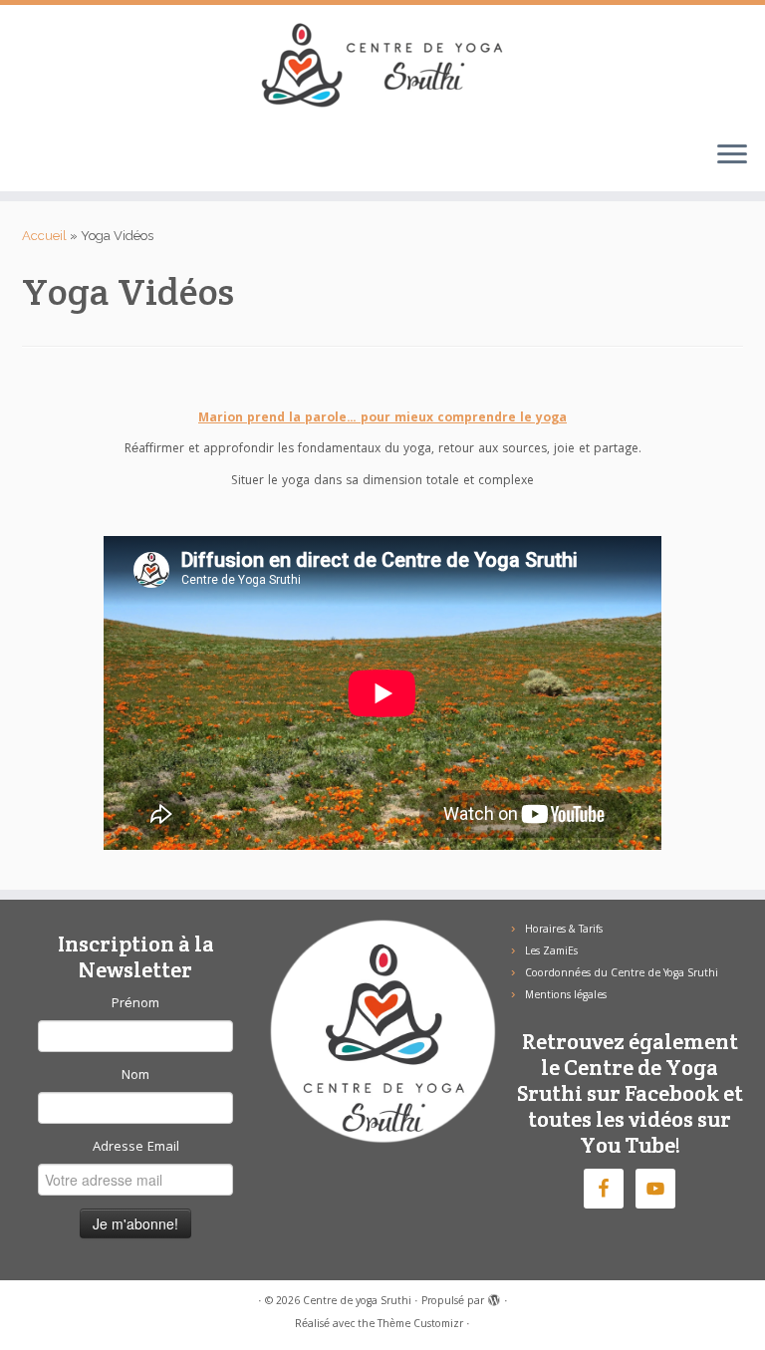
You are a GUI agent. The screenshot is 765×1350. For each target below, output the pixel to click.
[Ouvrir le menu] (732, 155)
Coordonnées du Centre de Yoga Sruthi (621, 974)
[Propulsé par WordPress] (494, 1298)
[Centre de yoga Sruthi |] (382, 65)
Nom (135, 1076)
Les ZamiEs (551, 952)
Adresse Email (136, 1148)
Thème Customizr (420, 1325)
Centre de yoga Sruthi (357, 1302)
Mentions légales (566, 996)
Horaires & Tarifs (564, 931)
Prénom (135, 1004)
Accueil (44, 235)
